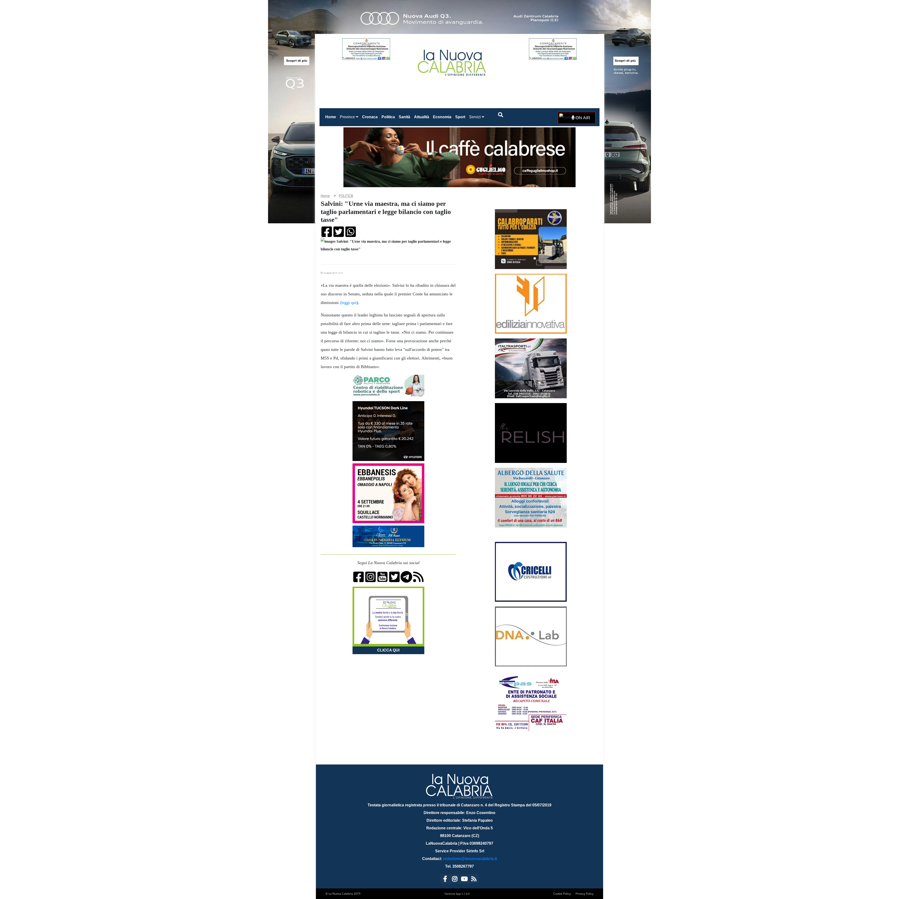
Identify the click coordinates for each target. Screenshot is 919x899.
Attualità (421, 117)
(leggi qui (348, 302)
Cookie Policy (562, 894)
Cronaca (370, 117)
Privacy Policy (585, 894)
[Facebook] (445, 880)
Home (331, 117)
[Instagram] (455, 880)
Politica (388, 117)
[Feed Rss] (474, 880)
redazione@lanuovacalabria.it (470, 859)
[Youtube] (464, 880)
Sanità (404, 117)
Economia (442, 117)
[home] (452, 61)
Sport (460, 117)
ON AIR (582, 117)
